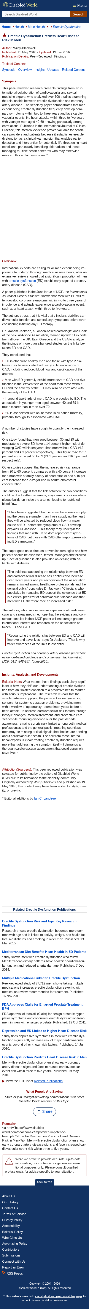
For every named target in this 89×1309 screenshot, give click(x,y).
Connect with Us (13, 1261)
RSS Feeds (14, 1273)
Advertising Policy (14, 1243)
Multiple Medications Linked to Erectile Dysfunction (41, 978)
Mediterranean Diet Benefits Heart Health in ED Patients (44, 952)
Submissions (11, 1255)
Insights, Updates (47, 69)
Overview (25, 69)
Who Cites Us (12, 1238)
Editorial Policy (12, 1232)
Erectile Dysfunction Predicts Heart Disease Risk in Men (44, 1057)
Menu (80, 5)
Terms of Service (14, 1214)
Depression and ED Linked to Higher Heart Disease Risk (44, 1031)
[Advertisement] (44, 209)
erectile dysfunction (22, 280)
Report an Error (13, 1267)
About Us (8, 1196)
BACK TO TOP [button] (44, 1182)
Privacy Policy (12, 1220)
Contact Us (10, 1208)
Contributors (10, 1249)
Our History (10, 1202)
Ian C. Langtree (45, 798)
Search (78, 14)
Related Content (73, 69)
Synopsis (8, 69)
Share (47, 1111)
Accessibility (11, 1226)
